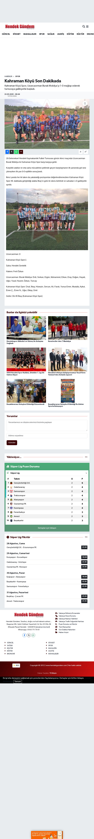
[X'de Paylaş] (12, 152)
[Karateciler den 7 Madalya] (68, 328)
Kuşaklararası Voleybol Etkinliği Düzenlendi (25, 404)
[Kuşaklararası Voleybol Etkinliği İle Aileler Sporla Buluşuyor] (68, 391)
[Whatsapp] (33, 635)
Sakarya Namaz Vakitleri (68, 619)
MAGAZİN (52, 648)
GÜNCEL (6, 34)
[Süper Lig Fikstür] (86, 537)
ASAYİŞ (60, 34)
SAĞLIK (50, 34)
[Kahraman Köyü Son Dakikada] (47, 124)
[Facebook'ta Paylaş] (7, 152)
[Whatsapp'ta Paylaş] (16, 152)
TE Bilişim (53, 673)
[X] (29, 635)
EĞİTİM (70, 34)
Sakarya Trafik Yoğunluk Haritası (71, 621)
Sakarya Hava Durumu (67, 616)
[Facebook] (24, 635)
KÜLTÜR (80, 34)
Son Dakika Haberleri (67, 630)
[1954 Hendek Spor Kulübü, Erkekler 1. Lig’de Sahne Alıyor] (26, 359)
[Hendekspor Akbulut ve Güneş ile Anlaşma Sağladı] (26, 328)
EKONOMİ (11, 654)
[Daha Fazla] (21, 152)
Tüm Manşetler (65, 627)
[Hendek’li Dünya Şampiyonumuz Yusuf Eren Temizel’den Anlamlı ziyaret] (68, 359)
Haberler (8, 76)
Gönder (12, 443)
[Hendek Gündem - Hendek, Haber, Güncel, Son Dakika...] (20, 27)
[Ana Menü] (87, 27)
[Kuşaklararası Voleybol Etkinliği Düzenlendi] (26, 391)
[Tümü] (86, 457)
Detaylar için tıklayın (47, 528)
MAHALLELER (29, 34)
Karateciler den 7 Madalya (59, 341)
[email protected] (43, 627)
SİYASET (17, 34)
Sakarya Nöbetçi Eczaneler (69, 613)
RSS (17, 665)
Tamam (17, 682)
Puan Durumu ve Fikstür (68, 624)
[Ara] (83, 27)
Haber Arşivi (63, 632)
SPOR (42, 34)
